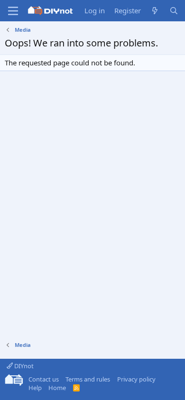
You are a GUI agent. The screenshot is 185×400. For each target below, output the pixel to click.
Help (35, 387)
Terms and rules (87, 379)
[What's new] (155, 10)
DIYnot (23, 366)
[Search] (174, 10)
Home (57, 387)
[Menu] (13, 10)
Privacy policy (136, 379)
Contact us (43, 379)
